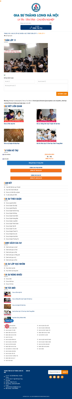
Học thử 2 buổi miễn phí (12, 190)
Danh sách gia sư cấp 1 (12, 247)
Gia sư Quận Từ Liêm (11, 228)
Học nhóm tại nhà (10, 268)
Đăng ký (65, 372)
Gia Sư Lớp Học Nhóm (14, 264)
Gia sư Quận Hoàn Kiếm (12, 216)
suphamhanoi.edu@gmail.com (13, 387)
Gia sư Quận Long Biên (12, 221)
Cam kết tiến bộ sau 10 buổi (13, 187)
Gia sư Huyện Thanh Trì (12, 231)
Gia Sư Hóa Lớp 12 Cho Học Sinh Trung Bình (49, 143)
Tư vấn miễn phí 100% (11, 195)
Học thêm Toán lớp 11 (30, 33)
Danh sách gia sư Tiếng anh (13, 255)
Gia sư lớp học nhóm (17, 33)
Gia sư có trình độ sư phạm (13, 192)
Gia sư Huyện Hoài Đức (12, 236)
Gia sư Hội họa (10, 281)
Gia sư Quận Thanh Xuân (12, 223)
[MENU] (0, 1)
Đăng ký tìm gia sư (36, 170)
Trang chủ (7, 33)
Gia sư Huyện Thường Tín (12, 239)
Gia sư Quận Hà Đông (11, 213)
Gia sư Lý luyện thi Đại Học (11, 143)
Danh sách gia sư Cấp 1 (11, 332)
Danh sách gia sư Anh (44, 346)
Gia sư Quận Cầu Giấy (11, 205)
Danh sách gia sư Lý (11, 257)
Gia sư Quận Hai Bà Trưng (12, 211)
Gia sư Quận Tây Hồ (11, 226)
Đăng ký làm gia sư (36, 178)
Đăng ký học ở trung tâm (36, 163)
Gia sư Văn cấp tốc (9, 124)
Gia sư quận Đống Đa (11, 208)
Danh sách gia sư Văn (11, 252)
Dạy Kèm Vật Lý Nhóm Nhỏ (19, 317)
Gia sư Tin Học (10, 284)
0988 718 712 (37, 28)
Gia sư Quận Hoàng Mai (12, 218)
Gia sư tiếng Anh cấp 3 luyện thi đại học (48, 124)
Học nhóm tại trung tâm (12, 270)
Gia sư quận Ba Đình (11, 203)
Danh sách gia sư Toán (11, 249)
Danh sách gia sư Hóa (11, 260)
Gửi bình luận (62, 94)
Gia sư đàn (9, 279)
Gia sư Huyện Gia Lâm (11, 234)
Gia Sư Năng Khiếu (13, 274)
